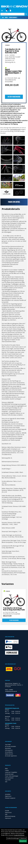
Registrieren (8, 796)
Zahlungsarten (9, 750)
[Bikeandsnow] (14, 6)
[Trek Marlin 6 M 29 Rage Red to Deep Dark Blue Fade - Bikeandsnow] (14, 598)
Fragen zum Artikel (14, 202)
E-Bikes (7, 770)
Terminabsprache (15, 129)
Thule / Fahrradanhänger (11, 776)
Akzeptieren (22, 841)
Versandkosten (9, 752)
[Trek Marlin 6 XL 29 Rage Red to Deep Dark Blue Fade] (14, 32)
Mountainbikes (13, 17)
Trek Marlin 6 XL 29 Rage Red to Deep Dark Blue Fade (12, 51)
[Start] (3, 17)
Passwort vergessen (10, 798)
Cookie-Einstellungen (13, 838)
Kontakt (7, 810)
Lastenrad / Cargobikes (11, 772)
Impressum (8, 818)
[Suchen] (26, 14)
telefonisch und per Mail (12, 122)
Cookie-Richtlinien (19, 835)
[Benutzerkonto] (10, 10)
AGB (6, 814)
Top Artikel (8, 744)
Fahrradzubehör (9, 778)
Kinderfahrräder (9, 774)
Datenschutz (8, 812)
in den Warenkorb (14, 97)
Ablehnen (23, 838)
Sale (6, 781)
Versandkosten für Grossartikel (10, 80)
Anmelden (7, 794)
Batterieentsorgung (10, 816)
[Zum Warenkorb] (6, 11)
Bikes (6, 17)
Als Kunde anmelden (10, 746)
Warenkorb (8, 748)
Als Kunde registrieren (11, 756)
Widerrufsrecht (9, 754)
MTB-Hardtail (22, 17)
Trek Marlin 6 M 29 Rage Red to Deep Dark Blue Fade (14, 609)
